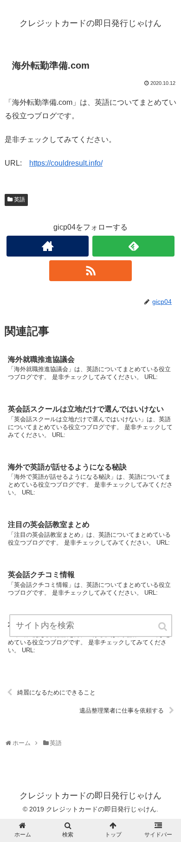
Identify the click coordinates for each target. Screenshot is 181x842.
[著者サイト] (47, 246)
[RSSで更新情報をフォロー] (90, 270)
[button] (163, 626)
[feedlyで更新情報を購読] (133, 246)
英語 (19, 199)
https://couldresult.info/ (66, 163)
